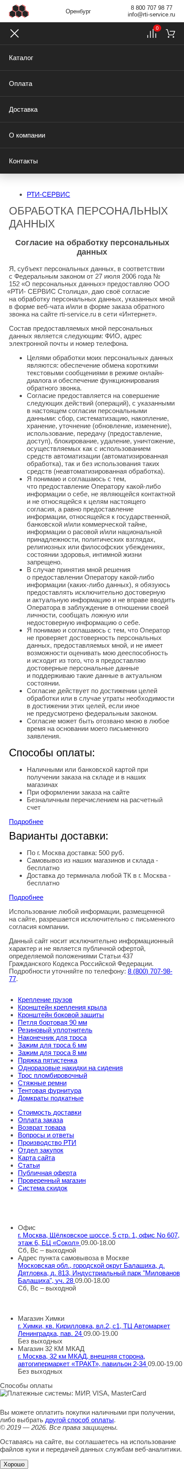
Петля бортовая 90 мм (52, 1022)
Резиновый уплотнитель (55, 1030)
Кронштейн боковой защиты (61, 1015)
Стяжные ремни (42, 1083)
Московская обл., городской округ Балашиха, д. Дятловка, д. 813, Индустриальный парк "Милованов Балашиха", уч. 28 (99, 1273)
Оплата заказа (40, 1120)
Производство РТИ (47, 1142)
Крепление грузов (45, 999)
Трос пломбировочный (52, 1075)
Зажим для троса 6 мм (52, 1045)
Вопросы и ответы (46, 1135)
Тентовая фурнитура (49, 1090)
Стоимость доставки (49, 1112)
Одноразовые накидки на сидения (70, 1067)
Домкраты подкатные (51, 1098)
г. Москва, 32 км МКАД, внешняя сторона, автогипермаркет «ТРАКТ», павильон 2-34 (83, 1360)
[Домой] (19, 11)
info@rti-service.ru (151, 14)
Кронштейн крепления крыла (62, 1007)
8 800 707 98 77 (151, 7)
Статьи (29, 1165)
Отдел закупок (40, 1150)
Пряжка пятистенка (47, 1060)
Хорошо (14, 1464)
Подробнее (26, 821)
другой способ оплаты (79, 1420)
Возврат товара (42, 1127)
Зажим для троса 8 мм (52, 1052)
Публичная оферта (47, 1173)
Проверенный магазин (52, 1180)
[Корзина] (170, 33)
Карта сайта (36, 1157)
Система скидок (42, 1188)
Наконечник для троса (52, 1037)
